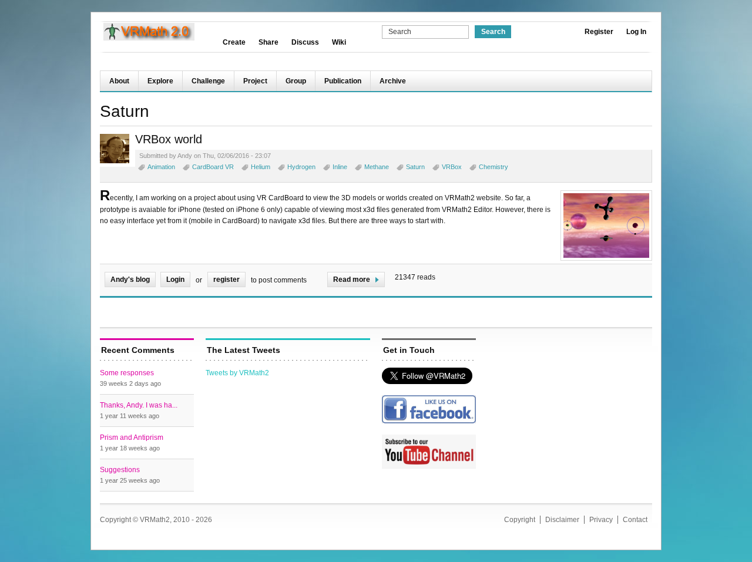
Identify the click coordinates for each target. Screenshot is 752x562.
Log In (636, 32)
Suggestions (120, 470)
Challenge (208, 81)
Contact (635, 520)
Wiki (339, 42)
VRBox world (168, 139)
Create (234, 42)
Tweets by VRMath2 (237, 373)
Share (268, 42)
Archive (393, 81)
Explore (160, 81)
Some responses (127, 373)
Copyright (519, 520)
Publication (342, 81)
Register (599, 32)
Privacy (601, 520)
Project (255, 81)
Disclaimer (562, 520)
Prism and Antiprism (131, 437)
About (119, 81)
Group (296, 81)
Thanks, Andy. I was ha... (138, 405)
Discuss (305, 42)
